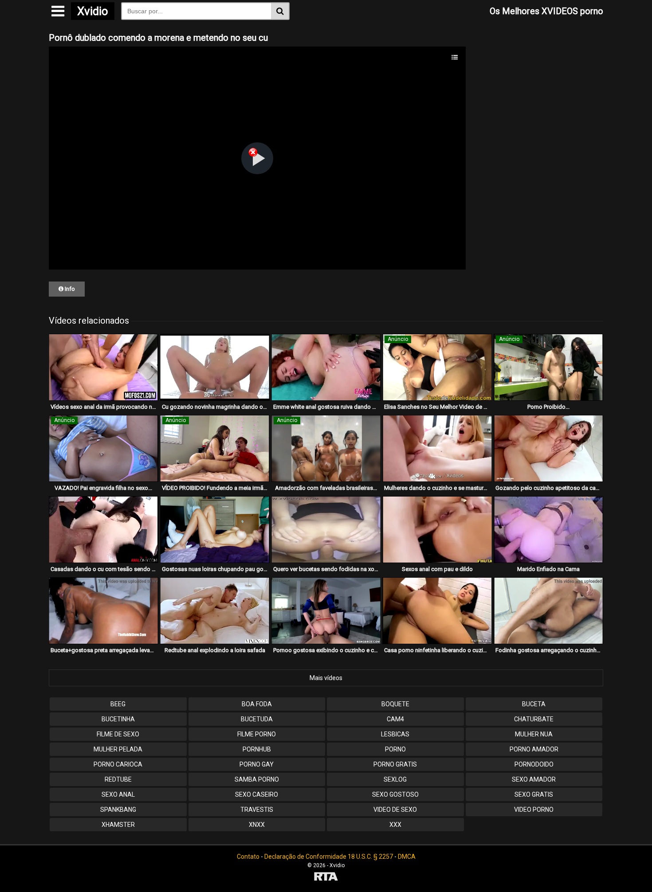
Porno (395, 749)
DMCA (407, 856)
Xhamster (118, 824)
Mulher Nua (534, 734)
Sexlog (395, 779)
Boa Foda (257, 704)
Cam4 (395, 719)
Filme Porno (256, 734)
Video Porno (534, 809)
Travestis (256, 809)
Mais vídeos (326, 677)
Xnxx (257, 824)
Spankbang (118, 809)
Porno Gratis (395, 764)
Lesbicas (395, 734)
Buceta (534, 704)
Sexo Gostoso (395, 794)
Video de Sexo (395, 809)
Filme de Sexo (118, 734)
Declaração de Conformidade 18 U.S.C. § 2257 (328, 856)
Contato (248, 856)
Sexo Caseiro (256, 794)
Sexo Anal (118, 794)
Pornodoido (534, 764)
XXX (395, 824)
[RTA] (326, 877)
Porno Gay (257, 764)
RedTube (118, 779)
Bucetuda (257, 719)
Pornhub (257, 749)
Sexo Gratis (534, 794)
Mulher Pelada (118, 749)
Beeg (118, 704)
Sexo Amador (534, 779)
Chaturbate (534, 719)
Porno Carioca (118, 764)
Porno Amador (534, 749)
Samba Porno (257, 779)
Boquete (395, 704)
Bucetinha (118, 719)
